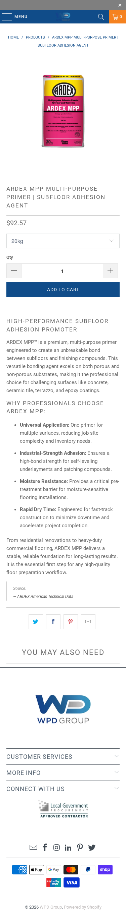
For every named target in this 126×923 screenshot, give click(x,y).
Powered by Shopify (82, 907)
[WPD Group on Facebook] (45, 848)
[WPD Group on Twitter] (92, 848)
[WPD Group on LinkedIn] (69, 848)
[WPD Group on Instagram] (57, 848)
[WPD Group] (63, 16)
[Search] (101, 16)
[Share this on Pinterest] (71, 621)
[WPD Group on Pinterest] (80, 848)
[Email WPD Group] (34, 848)
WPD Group (51, 907)
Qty (9, 257)
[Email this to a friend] (88, 621)
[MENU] (3, 16)
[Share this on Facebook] (53, 621)
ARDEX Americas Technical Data (45, 596)
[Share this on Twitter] (36, 621)
